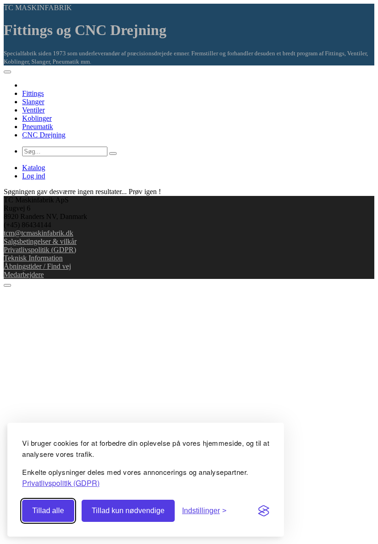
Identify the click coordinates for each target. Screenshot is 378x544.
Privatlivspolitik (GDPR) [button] (61, 483)
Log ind (33, 176)
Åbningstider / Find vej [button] (37, 266)
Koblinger (37, 118)
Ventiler (33, 110)
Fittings (33, 93)
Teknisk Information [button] (33, 258)
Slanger (33, 102)
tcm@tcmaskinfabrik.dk (38, 233)
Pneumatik (37, 126)
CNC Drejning (43, 135)
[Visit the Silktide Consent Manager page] (263, 510)
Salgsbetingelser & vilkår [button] (40, 241)
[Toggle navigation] (7, 72)
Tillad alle (48, 510)
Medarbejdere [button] (24, 274)
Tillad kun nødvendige (128, 510)
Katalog (33, 167)
